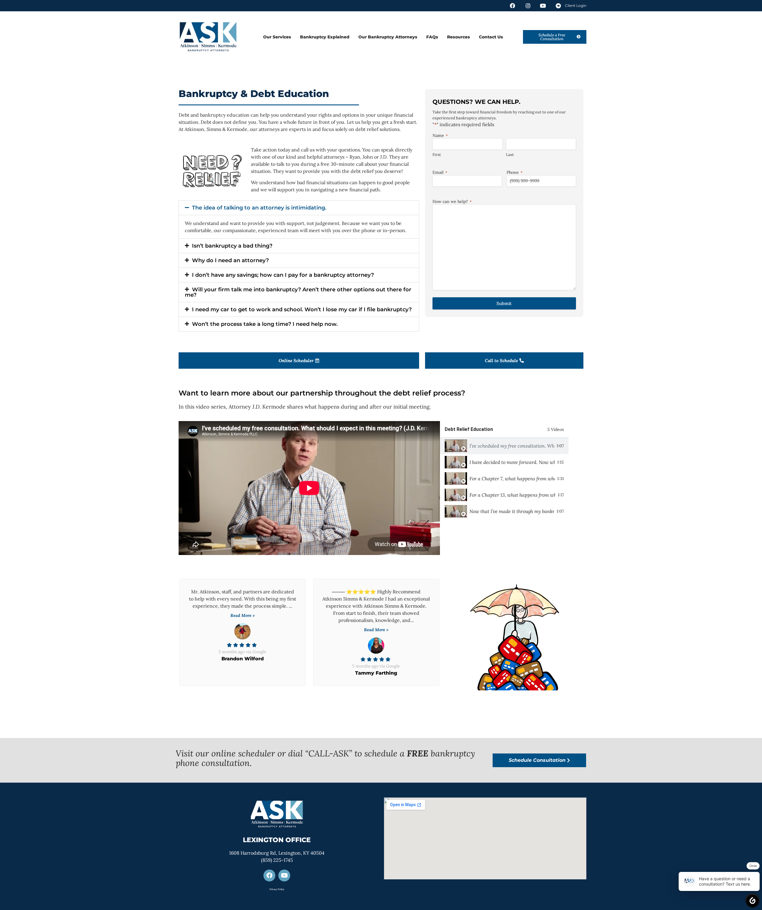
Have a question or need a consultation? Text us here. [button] (725, 881)
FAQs (432, 37)
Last (510, 154)
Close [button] (753, 865)
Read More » (242, 615)
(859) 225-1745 (277, 860)
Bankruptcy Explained (324, 37)
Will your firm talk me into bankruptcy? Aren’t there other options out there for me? (298, 292)
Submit (504, 303)
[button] (299, 208)
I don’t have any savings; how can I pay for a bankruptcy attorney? (283, 275)
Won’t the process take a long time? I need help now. (265, 324)
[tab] (504, 446)
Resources (458, 37)
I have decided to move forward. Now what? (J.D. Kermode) (512, 462)
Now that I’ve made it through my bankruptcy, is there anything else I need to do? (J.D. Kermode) (511, 511)
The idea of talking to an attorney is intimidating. (259, 207)
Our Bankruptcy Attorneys (387, 37)
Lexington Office (277, 840)
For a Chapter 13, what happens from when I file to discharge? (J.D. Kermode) (512, 495)
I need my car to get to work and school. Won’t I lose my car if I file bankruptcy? (302, 309)
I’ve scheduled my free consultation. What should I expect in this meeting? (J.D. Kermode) (511, 446)
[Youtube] (284, 875)
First (436, 154)
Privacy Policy (276, 889)
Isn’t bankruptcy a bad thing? (232, 246)
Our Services (277, 37)
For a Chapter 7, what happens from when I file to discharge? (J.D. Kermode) (512, 478)
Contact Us (491, 37)
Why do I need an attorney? (230, 260)
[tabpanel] (309, 488)
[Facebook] (269, 875)
